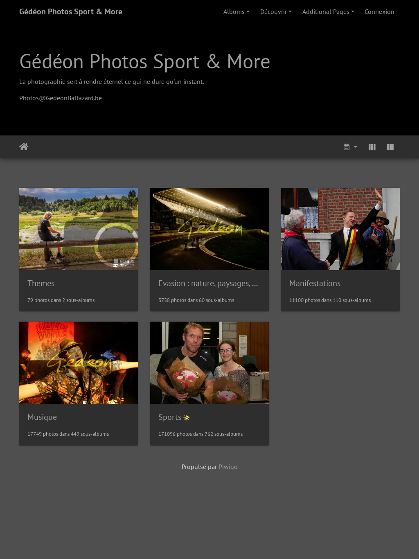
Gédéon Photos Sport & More (70, 11)
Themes (40, 283)
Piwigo (228, 466)
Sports (169, 417)
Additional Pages (325, 11)
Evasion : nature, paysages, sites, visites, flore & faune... (253, 283)
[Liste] (390, 147)
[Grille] (372, 147)
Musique (42, 417)
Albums (234, 11)
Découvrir (273, 11)
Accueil (24, 147)
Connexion (379, 11)
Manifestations (314, 283)
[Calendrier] (350, 147)
